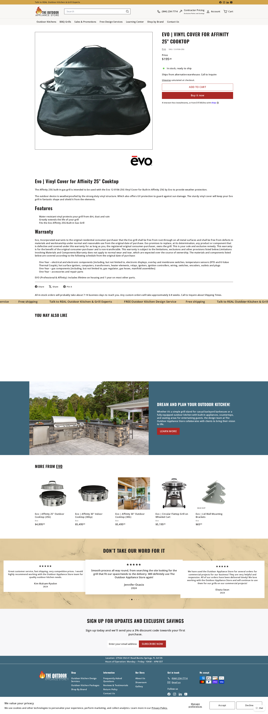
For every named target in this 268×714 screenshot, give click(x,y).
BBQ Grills (65, 21)
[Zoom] (93, 90)
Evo (164, 49)
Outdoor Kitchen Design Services (84, 680)
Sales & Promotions (85, 21)
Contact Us (173, 21)
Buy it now (197, 95)
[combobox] (97, 11)
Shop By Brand (79, 689)
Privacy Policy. (160, 708)
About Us (140, 678)
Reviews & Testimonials (115, 685)
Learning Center (135, 21)
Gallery (139, 686)
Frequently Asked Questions (112, 680)
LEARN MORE (168, 431)
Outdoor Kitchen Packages (85, 685)
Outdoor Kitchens (46, 21)
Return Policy (110, 689)
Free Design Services (111, 21)
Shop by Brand (155, 21)
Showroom (141, 682)
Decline (249, 705)
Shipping (166, 80)
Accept (222, 705)
